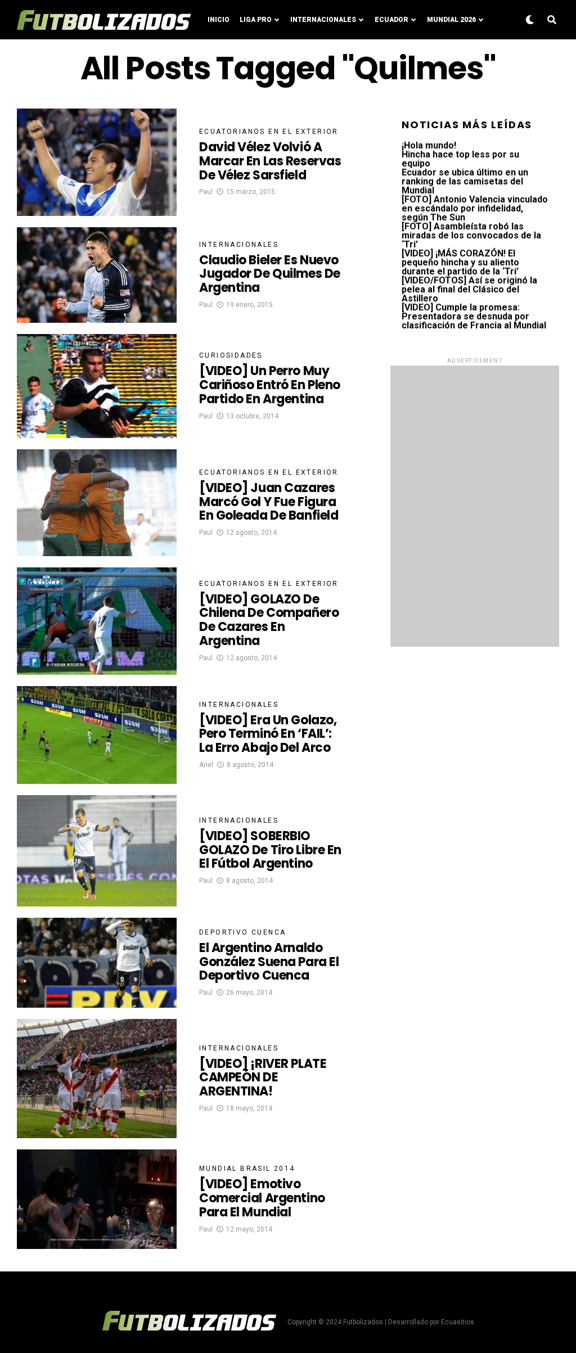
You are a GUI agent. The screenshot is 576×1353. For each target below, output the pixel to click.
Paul (206, 192)
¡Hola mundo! (429, 145)
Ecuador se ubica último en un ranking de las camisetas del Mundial (465, 181)
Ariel (206, 765)
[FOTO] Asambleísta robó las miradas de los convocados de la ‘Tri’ (471, 235)
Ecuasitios (457, 1322)
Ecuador (391, 20)
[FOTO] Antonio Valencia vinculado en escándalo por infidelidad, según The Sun (475, 208)
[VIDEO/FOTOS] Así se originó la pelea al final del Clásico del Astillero (469, 289)
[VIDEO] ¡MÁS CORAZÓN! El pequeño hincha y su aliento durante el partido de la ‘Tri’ (460, 262)
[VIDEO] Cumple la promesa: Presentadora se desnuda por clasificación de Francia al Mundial (474, 316)
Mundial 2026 (451, 20)
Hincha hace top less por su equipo (460, 159)
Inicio (219, 20)
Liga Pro (256, 20)
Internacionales (323, 20)
